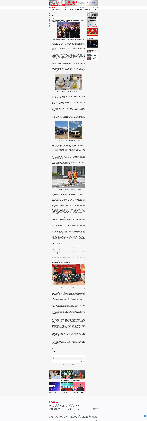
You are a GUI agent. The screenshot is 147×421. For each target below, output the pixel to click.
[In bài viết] (49, 25)
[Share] (49, 19)
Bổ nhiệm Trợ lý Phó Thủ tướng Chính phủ (94, 51)
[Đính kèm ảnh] (81, 361)
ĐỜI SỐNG (86, 9)
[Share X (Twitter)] (49, 15)
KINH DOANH (65, 9)
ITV (89, 9)
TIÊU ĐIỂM (52, 9)
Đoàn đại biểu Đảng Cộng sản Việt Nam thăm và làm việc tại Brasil (78, 380)
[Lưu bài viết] (49, 23)
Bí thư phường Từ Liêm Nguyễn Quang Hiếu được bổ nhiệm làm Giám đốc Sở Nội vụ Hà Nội (79, 392)
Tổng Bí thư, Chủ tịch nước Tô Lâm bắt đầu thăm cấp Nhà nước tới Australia (92, 48)
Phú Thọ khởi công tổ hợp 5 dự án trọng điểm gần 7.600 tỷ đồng (66, 392)
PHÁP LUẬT (77, 9)
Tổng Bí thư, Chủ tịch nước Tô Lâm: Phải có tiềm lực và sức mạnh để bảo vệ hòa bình (67, 380)
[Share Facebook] (49, 14)
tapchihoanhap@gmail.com (74, 413)
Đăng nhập (94, 7)
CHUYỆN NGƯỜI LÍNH (59, 9)
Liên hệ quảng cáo (95, 408)
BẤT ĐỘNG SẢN (71, 9)
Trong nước (50, 11)
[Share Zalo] (49, 17)
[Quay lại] (49, 27)
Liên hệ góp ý (94, 410)
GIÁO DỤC (81, 9)
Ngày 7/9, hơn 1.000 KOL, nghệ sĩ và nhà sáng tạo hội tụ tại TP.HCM (54, 392)
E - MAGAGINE (94, 9)
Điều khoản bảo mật (95, 409)
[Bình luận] (49, 21)
